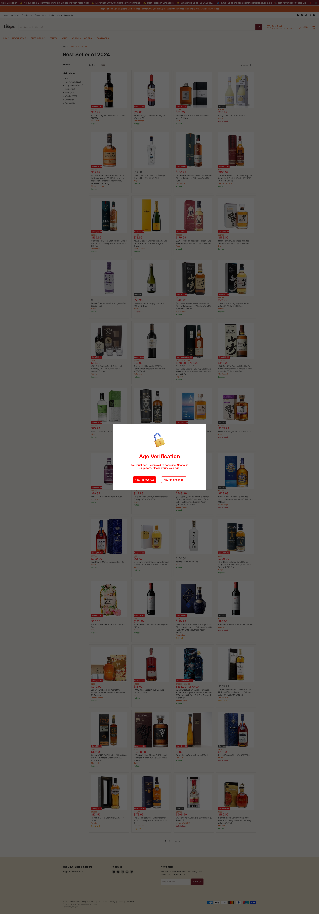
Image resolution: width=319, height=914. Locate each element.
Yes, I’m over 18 (144, 479)
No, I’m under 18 (173, 479)
